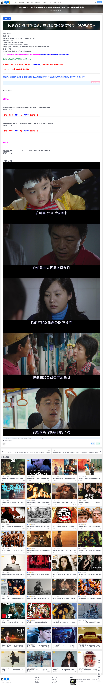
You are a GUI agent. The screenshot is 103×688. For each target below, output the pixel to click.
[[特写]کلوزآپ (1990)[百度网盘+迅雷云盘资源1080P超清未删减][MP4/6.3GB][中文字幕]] (90, 611)
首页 (16, 2)
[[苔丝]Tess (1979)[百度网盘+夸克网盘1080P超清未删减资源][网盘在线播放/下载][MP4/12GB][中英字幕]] (90, 659)
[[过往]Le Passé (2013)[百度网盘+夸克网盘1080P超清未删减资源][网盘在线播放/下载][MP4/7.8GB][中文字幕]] (64, 563)
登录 (100, 2)
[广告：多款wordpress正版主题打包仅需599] (51, 26)
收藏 (99, 443)
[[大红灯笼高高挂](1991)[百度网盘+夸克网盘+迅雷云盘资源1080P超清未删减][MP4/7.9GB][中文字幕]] (39, 563)
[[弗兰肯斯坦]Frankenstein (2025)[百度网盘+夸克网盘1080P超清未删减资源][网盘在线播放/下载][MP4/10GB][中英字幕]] (90, 539)
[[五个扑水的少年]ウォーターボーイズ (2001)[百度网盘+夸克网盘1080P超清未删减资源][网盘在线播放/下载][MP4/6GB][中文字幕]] (13, 539)
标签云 (36, 681)
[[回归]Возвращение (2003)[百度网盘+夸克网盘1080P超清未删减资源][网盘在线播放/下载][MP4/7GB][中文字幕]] (13, 659)
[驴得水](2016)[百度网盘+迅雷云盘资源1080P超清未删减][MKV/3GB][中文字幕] (38, 622)
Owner (7, 443)
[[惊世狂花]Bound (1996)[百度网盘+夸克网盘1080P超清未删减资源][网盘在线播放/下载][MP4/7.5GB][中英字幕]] (39, 491)
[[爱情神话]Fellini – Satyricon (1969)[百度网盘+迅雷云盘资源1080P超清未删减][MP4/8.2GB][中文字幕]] (90, 515)
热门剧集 (29, 2)
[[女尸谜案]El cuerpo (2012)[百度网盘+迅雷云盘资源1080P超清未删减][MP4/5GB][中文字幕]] (90, 563)
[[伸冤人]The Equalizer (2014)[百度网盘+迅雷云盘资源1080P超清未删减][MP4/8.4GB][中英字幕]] (13, 515)
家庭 (10, 440)
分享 (94, 443)
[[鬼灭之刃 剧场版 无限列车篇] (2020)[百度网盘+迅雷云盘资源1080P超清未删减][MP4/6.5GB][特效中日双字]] (64, 515)
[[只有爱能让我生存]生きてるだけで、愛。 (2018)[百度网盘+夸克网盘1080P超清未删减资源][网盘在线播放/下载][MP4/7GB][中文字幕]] (39, 659)
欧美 (29, 476)
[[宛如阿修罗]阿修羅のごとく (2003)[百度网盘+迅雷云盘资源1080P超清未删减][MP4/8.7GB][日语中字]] (90, 491)
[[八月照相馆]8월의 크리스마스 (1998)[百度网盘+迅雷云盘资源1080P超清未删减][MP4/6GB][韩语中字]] (64, 611)
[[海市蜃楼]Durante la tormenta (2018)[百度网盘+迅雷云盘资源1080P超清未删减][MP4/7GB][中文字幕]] (64, 635)
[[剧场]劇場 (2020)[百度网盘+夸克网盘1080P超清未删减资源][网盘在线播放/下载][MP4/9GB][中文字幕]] (64, 467)
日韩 (54, 476)
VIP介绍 (54, 679)
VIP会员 (60, 2)
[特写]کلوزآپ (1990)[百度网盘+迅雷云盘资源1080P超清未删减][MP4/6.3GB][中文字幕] (89, 622)
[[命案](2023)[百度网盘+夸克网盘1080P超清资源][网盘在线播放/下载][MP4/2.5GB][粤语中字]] (13, 611)
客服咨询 (54, 681)
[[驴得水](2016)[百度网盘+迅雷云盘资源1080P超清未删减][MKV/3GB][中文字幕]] (39, 611)
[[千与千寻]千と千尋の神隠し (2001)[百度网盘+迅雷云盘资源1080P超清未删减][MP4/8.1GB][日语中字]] (13, 635)
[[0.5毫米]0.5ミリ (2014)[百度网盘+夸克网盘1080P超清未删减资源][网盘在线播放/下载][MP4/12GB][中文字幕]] (64, 659)
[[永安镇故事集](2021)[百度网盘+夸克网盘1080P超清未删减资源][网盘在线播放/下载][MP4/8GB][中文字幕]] (13, 491)
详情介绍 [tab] (7, 18)
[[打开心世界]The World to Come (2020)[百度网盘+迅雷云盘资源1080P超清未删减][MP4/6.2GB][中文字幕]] (64, 587)
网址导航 (37, 682)
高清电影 (21, 2)
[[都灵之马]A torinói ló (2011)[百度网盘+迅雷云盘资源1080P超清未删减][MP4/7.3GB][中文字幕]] (39, 587)
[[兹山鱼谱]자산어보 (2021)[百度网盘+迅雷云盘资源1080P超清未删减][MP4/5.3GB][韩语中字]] (39, 515)
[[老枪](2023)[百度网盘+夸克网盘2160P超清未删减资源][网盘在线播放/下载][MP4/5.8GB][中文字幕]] (13, 467)
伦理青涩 (44, 2)
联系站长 (54, 682)
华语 (51, 10)
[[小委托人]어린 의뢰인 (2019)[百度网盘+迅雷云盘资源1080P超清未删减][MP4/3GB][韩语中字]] (39, 635)
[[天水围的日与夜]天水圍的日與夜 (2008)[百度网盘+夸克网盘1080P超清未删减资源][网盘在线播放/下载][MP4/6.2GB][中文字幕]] (90, 467)
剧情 (6, 440)
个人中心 (37, 679)
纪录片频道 (53, 2)
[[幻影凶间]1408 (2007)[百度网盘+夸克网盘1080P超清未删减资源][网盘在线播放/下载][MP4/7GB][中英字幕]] (90, 635)
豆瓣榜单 (37, 2)
